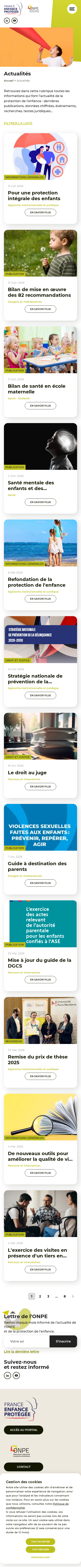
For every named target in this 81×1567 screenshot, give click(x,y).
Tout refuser (40, 1549)
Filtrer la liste (18, 123)
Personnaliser (40, 1557)
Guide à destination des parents (37, 866)
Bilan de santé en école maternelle (36, 389)
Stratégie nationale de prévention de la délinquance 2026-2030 (36, 681)
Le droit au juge (27, 772)
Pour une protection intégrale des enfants (34, 195)
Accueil (9, 80)
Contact (23, 1467)
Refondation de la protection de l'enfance (36, 582)
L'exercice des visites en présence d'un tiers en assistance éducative (37, 1255)
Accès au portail (23, 1430)
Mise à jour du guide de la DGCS (39, 963)
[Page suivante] (72, 1296)
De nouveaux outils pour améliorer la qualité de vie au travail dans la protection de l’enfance (40, 1162)
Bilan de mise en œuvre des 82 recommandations (39, 292)
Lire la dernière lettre (21, 1351)
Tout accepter (40, 1541)
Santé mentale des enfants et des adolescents (31, 488)
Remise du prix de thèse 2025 (38, 1059)
